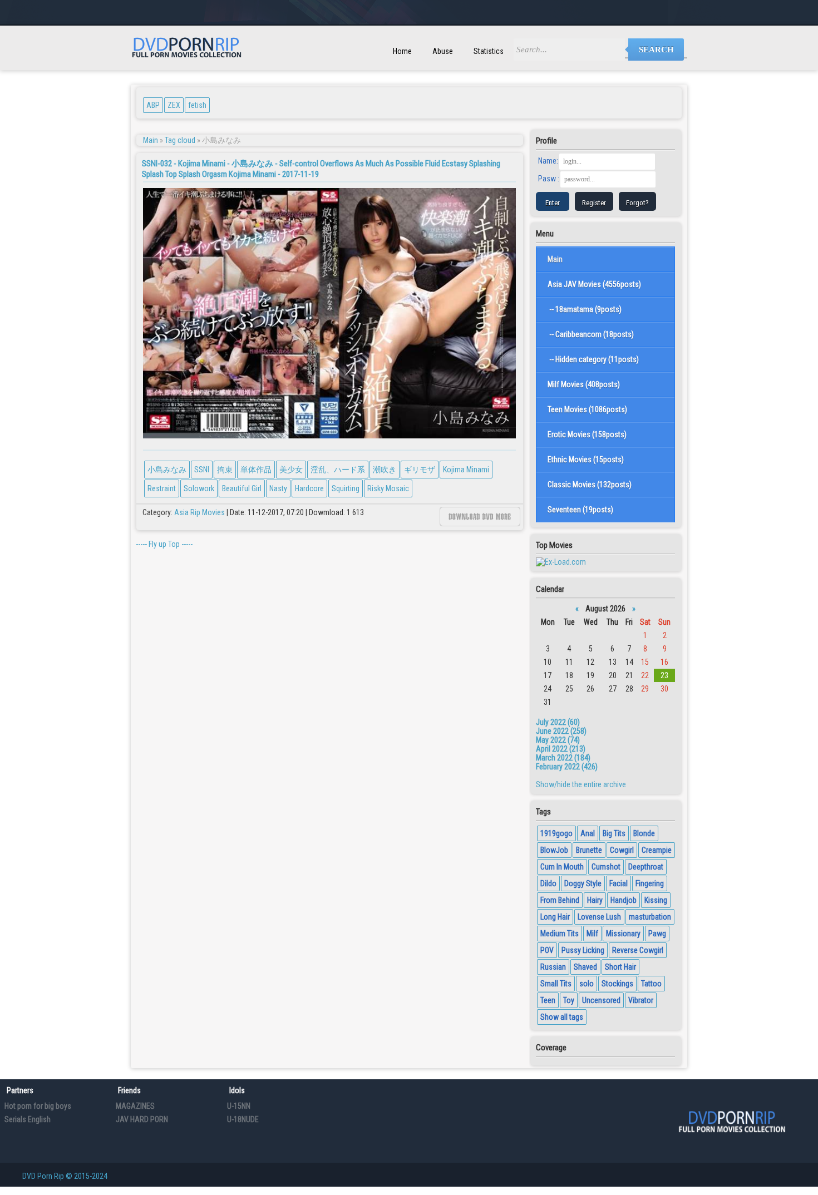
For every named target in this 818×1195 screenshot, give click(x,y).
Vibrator (640, 1000)
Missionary (623, 933)
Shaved (585, 966)
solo (586, 983)
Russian (553, 966)
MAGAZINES (135, 1106)
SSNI (201, 469)
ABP (153, 105)
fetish (197, 105)
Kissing (655, 900)
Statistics (489, 51)
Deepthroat (645, 866)
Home (402, 51)
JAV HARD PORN (142, 1119)
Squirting (345, 488)
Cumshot (606, 866)
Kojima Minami (466, 469)
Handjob (623, 900)
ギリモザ (419, 469)
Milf (592, 933)
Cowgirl (622, 850)
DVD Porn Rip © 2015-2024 (64, 1176)
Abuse (442, 51)
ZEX (173, 105)
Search (656, 49)
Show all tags (561, 1017)
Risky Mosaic (388, 488)
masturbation (650, 916)
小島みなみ (166, 469)
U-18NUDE (243, 1119)
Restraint (161, 488)
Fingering (649, 883)
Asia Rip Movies (199, 512)
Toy (568, 1000)
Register (594, 203)
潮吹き (384, 469)
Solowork (199, 488)
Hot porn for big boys (37, 1106)
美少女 (291, 469)
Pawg (657, 933)
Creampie (657, 850)
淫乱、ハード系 (338, 469)
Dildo (548, 883)
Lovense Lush (599, 916)
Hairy (595, 900)
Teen (547, 1000)
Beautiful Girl (242, 488)
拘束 (225, 469)
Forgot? (637, 203)
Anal (587, 833)
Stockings (617, 983)
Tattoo (651, 983)
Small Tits (555, 983)
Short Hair (620, 966)
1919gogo (556, 833)
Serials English (27, 1119)
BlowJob (554, 850)
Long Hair (555, 916)
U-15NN (238, 1106)
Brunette (589, 850)
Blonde (644, 833)
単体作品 (256, 469)
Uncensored (601, 1000)
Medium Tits (559, 933)
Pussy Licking (582, 950)
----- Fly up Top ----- (164, 544)
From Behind (559, 900)
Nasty (278, 488)
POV (547, 950)
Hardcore (309, 488)
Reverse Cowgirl (637, 950)
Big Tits (614, 833)
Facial (618, 883)
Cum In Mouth (562, 866)
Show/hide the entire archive (581, 784)
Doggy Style (583, 883)
